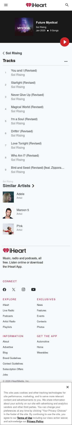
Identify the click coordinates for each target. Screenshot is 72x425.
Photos (40, 327)
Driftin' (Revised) (22, 131)
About (6, 341)
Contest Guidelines (13, 363)
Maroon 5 (23, 210)
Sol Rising (41, 27)
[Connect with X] (13, 289)
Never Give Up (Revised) (27, 95)
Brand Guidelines (12, 358)
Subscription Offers (13, 369)
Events (40, 316)
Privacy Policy (35, 421)
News (40, 305)
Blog (5, 352)
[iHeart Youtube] (33, 289)
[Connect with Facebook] (4, 289)
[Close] (68, 387)
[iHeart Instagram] (23, 289)
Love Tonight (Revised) (26, 143)
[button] (64, 42)
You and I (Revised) (24, 70)
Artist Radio (9, 321)
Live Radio (8, 310)
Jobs (5, 374)
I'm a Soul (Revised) (24, 119)
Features (41, 310)
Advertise (8, 347)
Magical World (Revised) (27, 107)
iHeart (6, 305)
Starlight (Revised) (23, 82)
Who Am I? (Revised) (25, 155)
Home (40, 347)
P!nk (20, 226)
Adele (20, 194)
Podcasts (8, 316)
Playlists (7, 327)
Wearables (42, 352)
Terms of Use (24, 417)
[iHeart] (36, 5)
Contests (42, 321)
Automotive (43, 341)
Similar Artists (16, 185)
